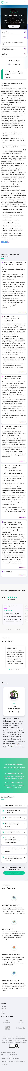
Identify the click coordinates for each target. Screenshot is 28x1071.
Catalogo (3, 1008)
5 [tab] (13, 630)
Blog (2, 1011)
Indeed (13, 534)
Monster (7, 534)
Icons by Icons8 (5, 1061)
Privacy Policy (16, 1058)
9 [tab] (22, 630)
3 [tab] (8, 630)
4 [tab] (10, 630)
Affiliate (3, 1013)
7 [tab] (17, 630)
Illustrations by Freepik (17, 1061)
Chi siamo (3, 1006)
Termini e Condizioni (6, 1058)
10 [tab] (24, 630)
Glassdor (18, 534)
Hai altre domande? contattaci (14, 873)
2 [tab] (6, 630)
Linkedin (4, 431)
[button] (14, 312)
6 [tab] (15, 630)
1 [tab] (4, 630)
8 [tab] (19, 630)
